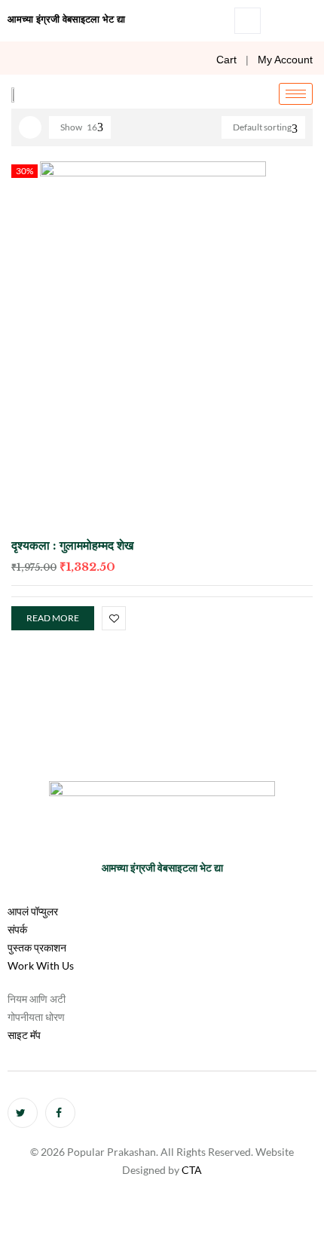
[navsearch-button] (247, 21)
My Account (285, 60)
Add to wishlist (114, 618)
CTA (192, 1169)
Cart (226, 60)
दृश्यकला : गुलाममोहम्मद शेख (72, 545)
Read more (52, 618)
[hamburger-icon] (296, 94)
